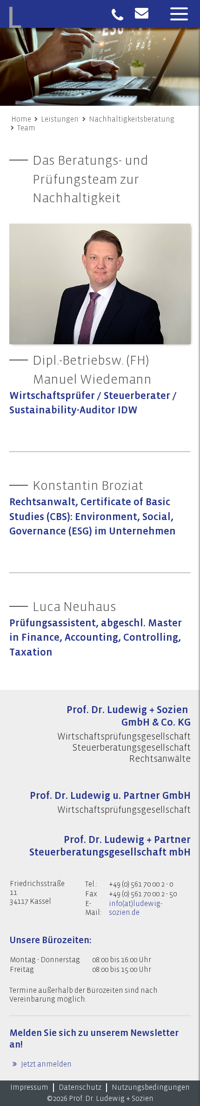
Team (26, 128)
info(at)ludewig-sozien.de (135, 908)
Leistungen (60, 119)
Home (21, 119)
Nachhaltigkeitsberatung (131, 119)
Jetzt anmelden (46, 1064)
